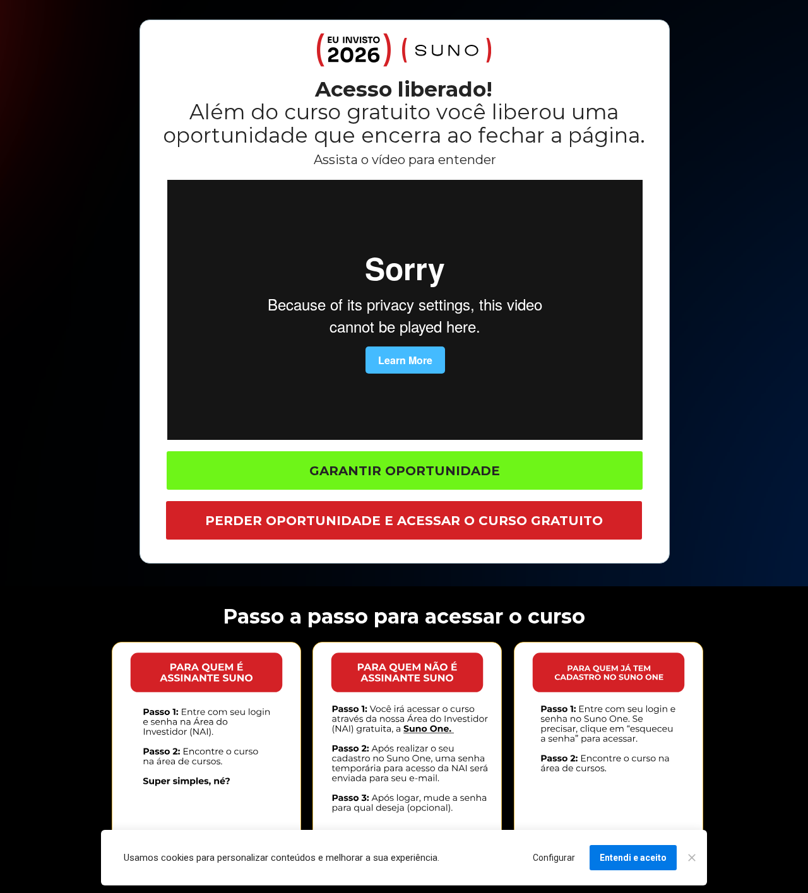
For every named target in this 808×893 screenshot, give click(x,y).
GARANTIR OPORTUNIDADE (404, 470)
